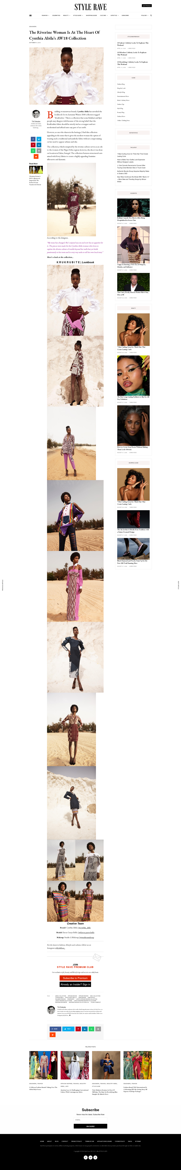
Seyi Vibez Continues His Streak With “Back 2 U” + (133, 179)
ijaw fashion (82, 997)
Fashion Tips (120, 104)
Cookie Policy (120, 1141)
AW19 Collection (95, 995)
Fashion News (121, 116)
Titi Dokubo (36, 121)
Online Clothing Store (123, 120)
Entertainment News (123, 96)
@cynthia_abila (85, 927)
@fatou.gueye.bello (86, 932)
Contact (65, 1141)
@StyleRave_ (60, 948)
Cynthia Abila (59, 997)
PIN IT (76, 199)
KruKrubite (70, 999)
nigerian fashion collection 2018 (79, 1002)
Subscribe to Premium (75, 978)
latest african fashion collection (86, 999)
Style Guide (96, 1086)
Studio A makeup (96, 1002)
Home (42, 1141)
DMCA (130, 1141)
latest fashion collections (63, 1000)
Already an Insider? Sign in (75, 984)
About (49, 1141)
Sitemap (138, 1141)
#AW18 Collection (60, 995)
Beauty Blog (120, 112)
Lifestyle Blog (121, 92)
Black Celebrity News (123, 100)
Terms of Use (89, 1141)
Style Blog (120, 108)
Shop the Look (121, 88)
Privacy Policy (76, 1141)
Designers (32, 26)
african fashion (83, 995)
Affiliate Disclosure (104, 1141)
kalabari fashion (60, 999)
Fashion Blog (121, 84)
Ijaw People (91, 997)
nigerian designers (61, 1002)
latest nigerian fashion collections (85, 1000)
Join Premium (147, 6)
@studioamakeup (87, 937)
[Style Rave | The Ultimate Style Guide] (90, 6)
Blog (56, 1141)
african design (72, 995)
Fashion (40, 1083)
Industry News (112, 1083)
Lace (66, 1086)
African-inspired (66, 1083)
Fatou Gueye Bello (71, 997)
